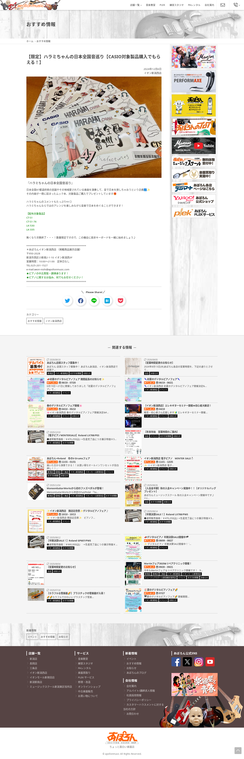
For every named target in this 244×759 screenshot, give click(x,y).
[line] (94, 300)
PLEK (162, 4)
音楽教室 (150, 4)
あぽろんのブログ (136, 672)
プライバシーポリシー (138, 700)
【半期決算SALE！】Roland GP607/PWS (69, 540)
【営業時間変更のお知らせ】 (159, 362)
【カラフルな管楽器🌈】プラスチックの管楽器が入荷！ (76, 593)
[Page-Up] (238, 750)
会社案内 (209, 4)
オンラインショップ (89, 686)
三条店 (33, 668)
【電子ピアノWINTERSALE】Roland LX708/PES (73, 435)
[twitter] (67, 300)
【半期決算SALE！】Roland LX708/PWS (166, 514)
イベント (32, 636)
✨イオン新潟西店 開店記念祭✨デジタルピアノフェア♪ (77, 510)
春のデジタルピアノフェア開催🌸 (64, 405)
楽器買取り (84, 672)
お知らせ (63, 636)
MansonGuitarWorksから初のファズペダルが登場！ (75, 488)
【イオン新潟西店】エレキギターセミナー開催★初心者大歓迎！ (177, 405)
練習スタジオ (177, 4)
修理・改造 (84, 682)
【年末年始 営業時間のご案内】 (161, 431)
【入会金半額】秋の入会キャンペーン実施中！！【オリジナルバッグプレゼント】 (180, 490)
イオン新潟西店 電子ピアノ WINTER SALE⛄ (169, 458)
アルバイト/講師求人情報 (140, 690)
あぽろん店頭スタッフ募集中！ (63, 362)
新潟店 (33, 658)
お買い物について (88, 696)
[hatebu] (107, 300)
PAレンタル (194, 4)
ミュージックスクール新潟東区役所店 (51, 686)
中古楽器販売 (85, 691)
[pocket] (120, 300)
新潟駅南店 (36, 682)
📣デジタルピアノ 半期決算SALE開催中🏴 (166, 537)
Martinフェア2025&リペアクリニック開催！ (168, 563)
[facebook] (80, 300)
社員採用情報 (133, 695)
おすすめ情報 (35, 320)
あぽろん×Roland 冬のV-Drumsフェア (68, 458)
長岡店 (33, 663)
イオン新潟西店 (153, 73)
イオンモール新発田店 (42, 677)
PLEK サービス (86, 677)
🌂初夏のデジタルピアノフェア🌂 (162, 379)
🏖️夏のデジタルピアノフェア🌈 (161, 589)
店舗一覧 (135, 4)
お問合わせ (132, 713)
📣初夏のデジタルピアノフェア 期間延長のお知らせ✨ (75, 379)
